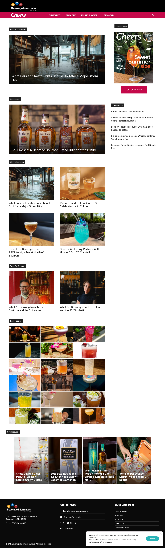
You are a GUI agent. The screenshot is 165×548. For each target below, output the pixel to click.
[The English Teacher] (24, 367)
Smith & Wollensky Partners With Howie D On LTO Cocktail (80, 251)
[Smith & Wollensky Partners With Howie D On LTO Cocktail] (82, 229)
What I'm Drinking (17, 266)
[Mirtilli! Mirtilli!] (57, 334)
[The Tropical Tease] (57, 350)
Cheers (73, 523)
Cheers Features (17, 162)
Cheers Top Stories (18, 29)
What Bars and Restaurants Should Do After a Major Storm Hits (29, 205)
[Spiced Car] (57, 416)
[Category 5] (89, 334)
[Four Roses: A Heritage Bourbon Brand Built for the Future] (57, 129)
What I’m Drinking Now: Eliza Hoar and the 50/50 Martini (80, 309)
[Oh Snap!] (24, 416)
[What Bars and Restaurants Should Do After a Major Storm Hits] (31, 183)
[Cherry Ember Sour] (89, 350)
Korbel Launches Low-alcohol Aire (127, 111)
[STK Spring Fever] (89, 399)
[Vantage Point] (24, 350)
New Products (13, 432)
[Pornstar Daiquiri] (89, 416)
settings (108, 542)
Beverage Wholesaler (72, 517)
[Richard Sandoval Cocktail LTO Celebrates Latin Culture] (82, 183)
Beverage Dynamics (79, 511)
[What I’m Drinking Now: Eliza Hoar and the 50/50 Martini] (82, 287)
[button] (153, 15)
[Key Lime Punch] (24, 383)
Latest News (118, 105)
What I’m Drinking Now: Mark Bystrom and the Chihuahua (26, 309)
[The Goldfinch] (24, 399)
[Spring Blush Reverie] (57, 399)
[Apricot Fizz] (57, 367)
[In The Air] (89, 367)
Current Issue (121, 26)
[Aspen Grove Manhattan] (57, 383)
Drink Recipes (15, 321)
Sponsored (14, 99)
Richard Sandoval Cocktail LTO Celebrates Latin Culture (78, 205)
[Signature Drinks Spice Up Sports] (57, 59)
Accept (152, 538)
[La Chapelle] (24, 334)
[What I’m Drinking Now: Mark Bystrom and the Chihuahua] (31, 287)
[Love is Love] (89, 383)
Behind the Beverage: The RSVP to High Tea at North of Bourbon (26, 252)
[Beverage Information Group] (33, 6)
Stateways (68, 529)
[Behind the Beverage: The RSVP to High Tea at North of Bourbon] (31, 229)
